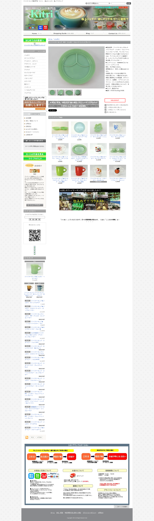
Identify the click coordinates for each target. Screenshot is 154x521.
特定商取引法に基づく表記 (73, 512)
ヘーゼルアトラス (29, 90)
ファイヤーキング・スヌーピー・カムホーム (98, 179)
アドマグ (27, 69)
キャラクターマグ (29, 72)
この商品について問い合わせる (116, 109)
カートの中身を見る (34, 140)
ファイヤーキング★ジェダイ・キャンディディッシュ (98, 135)
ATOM (39, 437)
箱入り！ (27, 84)
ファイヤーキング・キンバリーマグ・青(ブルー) (39, 294)
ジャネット (27, 87)
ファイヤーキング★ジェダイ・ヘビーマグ (35, 277)
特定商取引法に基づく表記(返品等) (117, 105)
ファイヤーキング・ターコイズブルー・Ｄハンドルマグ (35, 386)
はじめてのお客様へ (32, 129)
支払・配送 (59, 512)
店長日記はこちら (34, 205)
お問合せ (117, 33)
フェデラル (27, 93)
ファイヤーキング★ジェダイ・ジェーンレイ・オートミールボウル (60, 136)
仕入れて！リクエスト (32, 132)
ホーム (36, 33)
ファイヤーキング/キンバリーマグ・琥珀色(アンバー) (29, 294)
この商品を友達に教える (114, 107)
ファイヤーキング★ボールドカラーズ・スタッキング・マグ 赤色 (79, 180)
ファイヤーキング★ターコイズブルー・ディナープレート (79, 136)
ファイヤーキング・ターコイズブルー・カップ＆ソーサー (35, 372)
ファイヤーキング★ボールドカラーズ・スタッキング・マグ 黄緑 (60, 180)
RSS (32, 437)
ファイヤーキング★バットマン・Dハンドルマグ (117, 135)
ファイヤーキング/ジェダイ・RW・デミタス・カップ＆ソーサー (34, 316)
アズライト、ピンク (30, 64)
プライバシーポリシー (89, 512)
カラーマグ (27, 81)
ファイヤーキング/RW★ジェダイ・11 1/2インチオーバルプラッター (79, 158)
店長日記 (28, 126)
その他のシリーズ (29, 67)
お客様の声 (29, 135)
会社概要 (28, 118)
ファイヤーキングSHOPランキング (34, 45)
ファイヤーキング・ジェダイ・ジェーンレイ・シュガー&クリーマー (35, 401)
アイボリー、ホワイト (31, 61)
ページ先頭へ (121, 506)
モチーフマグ (28, 75)
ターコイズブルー (29, 58)
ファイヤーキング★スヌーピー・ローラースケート (98, 157)
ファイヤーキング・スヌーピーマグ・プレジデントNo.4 (35, 365)
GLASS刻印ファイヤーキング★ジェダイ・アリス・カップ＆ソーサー (34, 335)
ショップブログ (90, 33)
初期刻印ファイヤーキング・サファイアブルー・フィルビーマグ (35, 409)
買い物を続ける (111, 112)
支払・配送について (63, 33)
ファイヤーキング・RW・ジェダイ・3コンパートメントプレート (34, 393)
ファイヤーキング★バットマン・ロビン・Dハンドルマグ (60, 158)
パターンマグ (28, 78)
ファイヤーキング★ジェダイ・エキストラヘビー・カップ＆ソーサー (35, 308)
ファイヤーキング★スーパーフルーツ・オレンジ (117, 179)
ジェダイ (27, 55)
